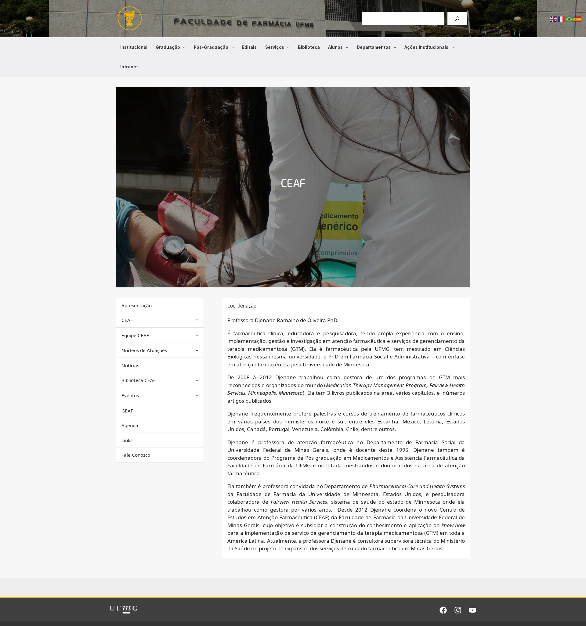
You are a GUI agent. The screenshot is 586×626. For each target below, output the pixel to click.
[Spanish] (577, 18)
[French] (562, 18)
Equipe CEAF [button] (135, 335)
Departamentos (374, 47)
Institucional (133, 47)
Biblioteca (309, 47)
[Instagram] (457, 610)
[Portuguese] (569, 18)
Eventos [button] (130, 395)
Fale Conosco (135, 455)
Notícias (130, 365)
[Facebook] (443, 610)
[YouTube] (472, 610)
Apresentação (136, 305)
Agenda (129, 425)
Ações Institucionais (426, 47)
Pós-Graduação (211, 47)
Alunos (335, 47)
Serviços (274, 47)
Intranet (129, 66)
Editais (249, 47)
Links (126, 440)
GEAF (127, 410)
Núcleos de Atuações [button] (144, 350)
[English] (554, 18)
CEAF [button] (127, 320)
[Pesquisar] (457, 18)
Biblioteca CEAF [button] (138, 380)
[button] (183, 47)
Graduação (168, 47)
